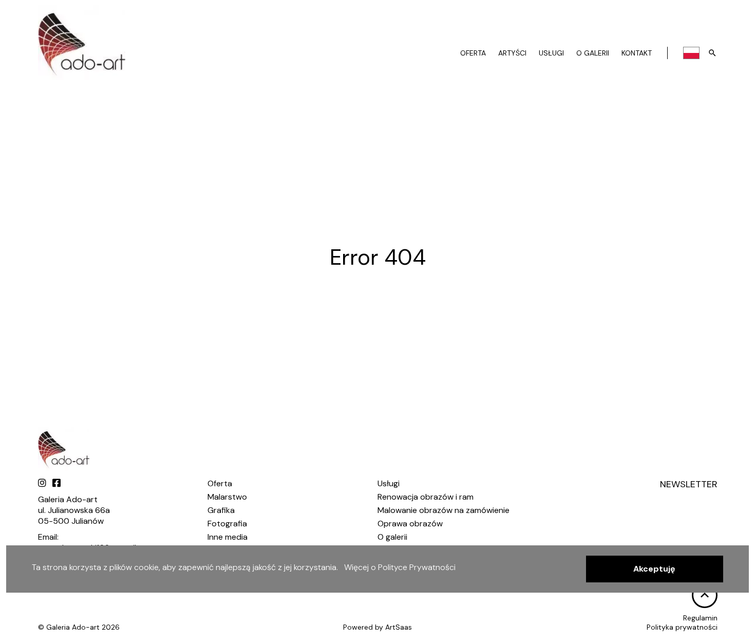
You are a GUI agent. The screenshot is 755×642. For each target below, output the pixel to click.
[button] (654, 569)
